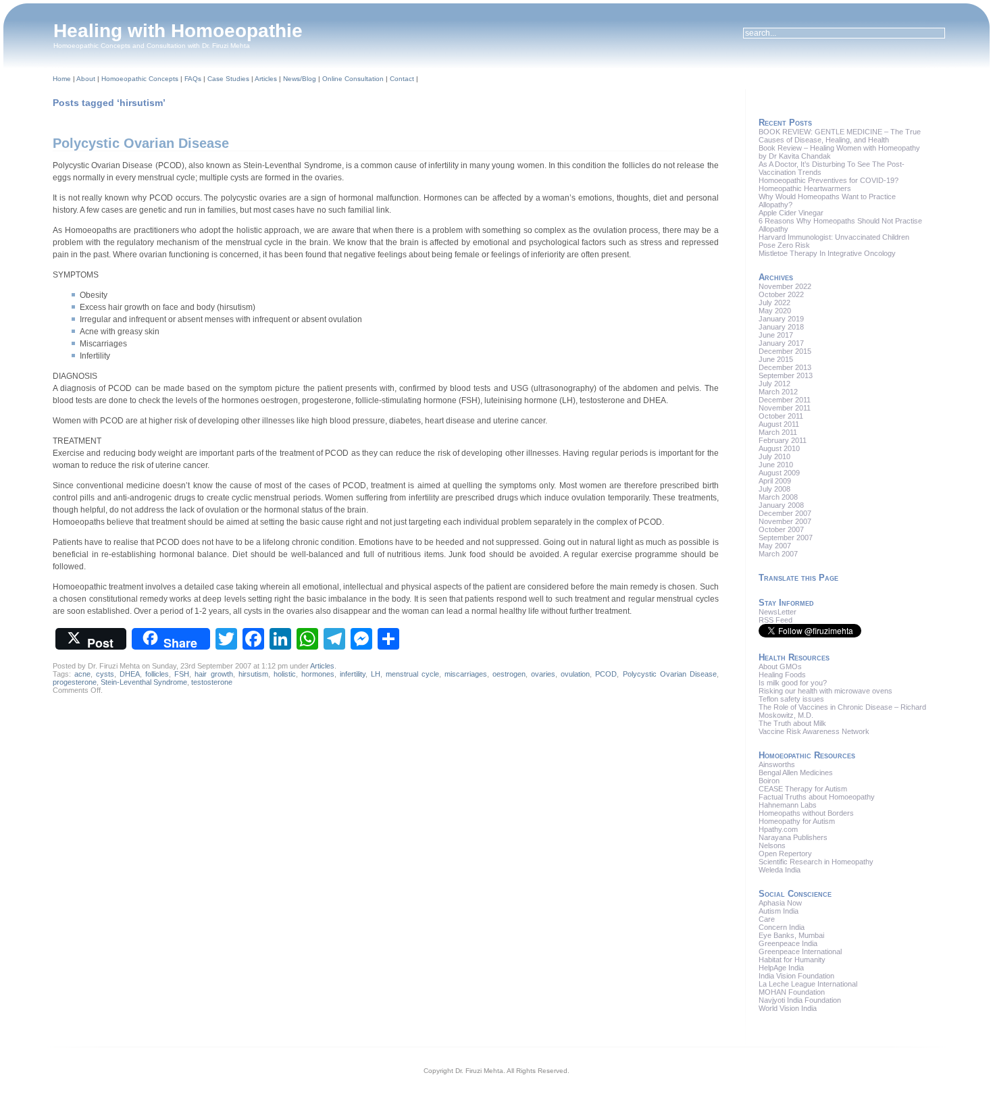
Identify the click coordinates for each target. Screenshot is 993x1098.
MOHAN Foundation (792, 992)
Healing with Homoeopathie (178, 30)
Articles (266, 78)
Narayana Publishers (793, 837)
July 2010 (774, 456)
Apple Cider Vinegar (791, 213)
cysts (105, 674)
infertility (352, 674)
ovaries (543, 674)
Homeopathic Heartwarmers (805, 188)
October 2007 (781, 529)
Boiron (769, 781)
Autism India (778, 911)
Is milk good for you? (793, 683)
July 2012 (774, 384)
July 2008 (774, 489)
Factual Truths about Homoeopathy (817, 797)
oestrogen (509, 674)
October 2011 (781, 416)
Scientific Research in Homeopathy (816, 862)
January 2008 (781, 505)
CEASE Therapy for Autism (803, 789)
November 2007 (785, 521)
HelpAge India (781, 968)
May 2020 (775, 311)
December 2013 (785, 367)
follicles (157, 674)
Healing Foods (782, 675)
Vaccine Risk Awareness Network (814, 731)
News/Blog (299, 78)
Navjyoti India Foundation (800, 1000)
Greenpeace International (800, 951)
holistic (285, 674)
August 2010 (779, 448)
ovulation (575, 674)
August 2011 (779, 424)
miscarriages (465, 674)
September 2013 (786, 375)
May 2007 (775, 546)
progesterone (75, 682)
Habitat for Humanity (792, 960)
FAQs (192, 78)
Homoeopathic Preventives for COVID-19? (828, 180)
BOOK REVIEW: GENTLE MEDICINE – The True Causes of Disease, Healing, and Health (840, 136)
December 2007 (785, 513)
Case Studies (228, 78)
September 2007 (786, 537)
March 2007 (778, 554)
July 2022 (774, 302)
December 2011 (785, 400)
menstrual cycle (412, 674)
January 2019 (781, 319)
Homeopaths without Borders (806, 813)
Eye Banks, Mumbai (791, 935)
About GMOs (780, 666)
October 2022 (781, 294)
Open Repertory (785, 853)
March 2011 (778, 432)
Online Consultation (353, 78)
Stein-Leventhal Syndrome (144, 682)
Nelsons (772, 845)
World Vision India (788, 1008)
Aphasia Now (780, 903)
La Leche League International (808, 984)
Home (62, 78)
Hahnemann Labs (788, 805)
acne (82, 674)
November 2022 (785, 286)
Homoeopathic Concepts (139, 78)
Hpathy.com (778, 829)
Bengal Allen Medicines (796, 772)
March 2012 (778, 392)
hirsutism (253, 674)
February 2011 (783, 440)
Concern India (782, 927)
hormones (317, 674)
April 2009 (775, 481)
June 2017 (776, 335)
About (85, 78)
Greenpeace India (788, 943)
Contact (402, 78)
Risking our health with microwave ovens (825, 691)
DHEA (130, 674)
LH (375, 674)
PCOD (606, 674)
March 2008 (778, 497)
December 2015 (785, 351)
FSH (181, 674)
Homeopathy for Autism (797, 821)
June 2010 (776, 465)
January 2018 (781, 327)
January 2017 (781, 343)
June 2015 (776, 359)
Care (767, 919)
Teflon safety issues (791, 699)
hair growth (213, 674)
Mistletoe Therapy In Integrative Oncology (827, 253)
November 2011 (785, 408)
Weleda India (779, 870)
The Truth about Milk (792, 723)
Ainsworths (777, 764)
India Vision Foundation (796, 976)
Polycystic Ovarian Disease (141, 143)
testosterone (211, 682)
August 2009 (779, 473)
